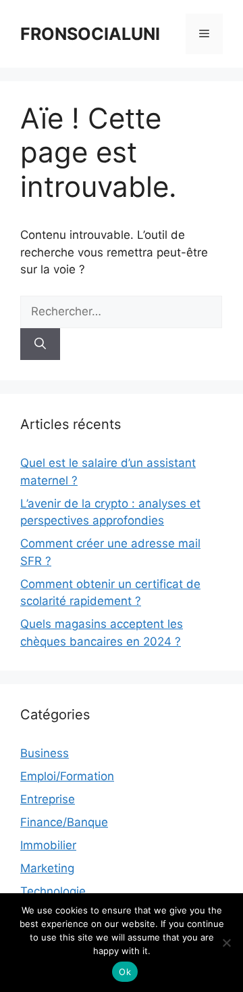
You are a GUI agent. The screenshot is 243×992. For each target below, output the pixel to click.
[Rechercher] (40, 344)
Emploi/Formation (67, 776)
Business (44, 753)
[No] (226, 942)
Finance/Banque (64, 822)
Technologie (53, 891)
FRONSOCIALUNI (90, 34)
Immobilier (48, 845)
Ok (125, 971)
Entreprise (47, 799)
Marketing (47, 868)
